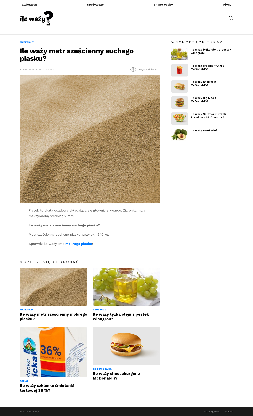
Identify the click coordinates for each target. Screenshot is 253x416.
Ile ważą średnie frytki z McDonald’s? (207, 67)
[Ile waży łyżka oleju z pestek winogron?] (126, 287)
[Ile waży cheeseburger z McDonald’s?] (126, 346)
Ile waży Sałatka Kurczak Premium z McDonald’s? (208, 115)
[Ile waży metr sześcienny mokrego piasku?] (53, 287)
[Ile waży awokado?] (179, 135)
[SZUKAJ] (231, 18)
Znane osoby (163, 4)
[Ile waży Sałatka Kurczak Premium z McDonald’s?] (179, 118)
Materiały (27, 309)
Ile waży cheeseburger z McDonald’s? (116, 375)
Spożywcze (95, 4)
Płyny (227, 4)
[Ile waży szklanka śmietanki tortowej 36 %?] (53, 352)
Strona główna (212, 411)
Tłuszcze (99, 309)
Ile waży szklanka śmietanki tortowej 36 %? (47, 387)
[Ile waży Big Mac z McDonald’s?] (179, 102)
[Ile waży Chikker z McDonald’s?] (179, 86)
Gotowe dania (102, 369)
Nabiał (24, 381)
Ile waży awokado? (204, 130)
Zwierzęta (29, 4)
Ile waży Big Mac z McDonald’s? (203, 99)
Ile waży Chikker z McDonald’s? (203, 83)
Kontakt (229, 411)
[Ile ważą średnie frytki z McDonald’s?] (179, 70)
